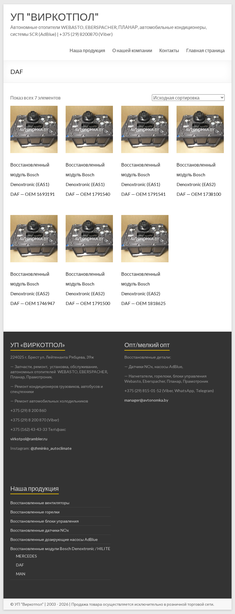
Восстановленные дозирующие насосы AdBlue (54, 539)
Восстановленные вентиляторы (39, 502)
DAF (20, 564)
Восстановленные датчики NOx (39, 530)
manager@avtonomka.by (146, 400)
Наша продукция (87, 50)
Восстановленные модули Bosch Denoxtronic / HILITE (60, 548)
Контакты (169, 50)
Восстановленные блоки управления (44, 521)
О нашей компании (132, 50)
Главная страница (205, 50)
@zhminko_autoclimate (51, 448)
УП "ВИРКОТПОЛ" (54, 16)
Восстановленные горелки (35, 511)
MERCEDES (26, 556)
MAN (20, 573)
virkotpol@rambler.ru (28, 438)
